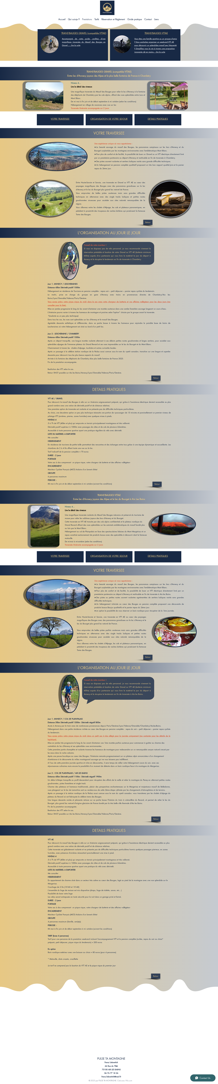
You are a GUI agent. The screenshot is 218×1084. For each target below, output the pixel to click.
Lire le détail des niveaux (81, 86)
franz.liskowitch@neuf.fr (111, 1076)
